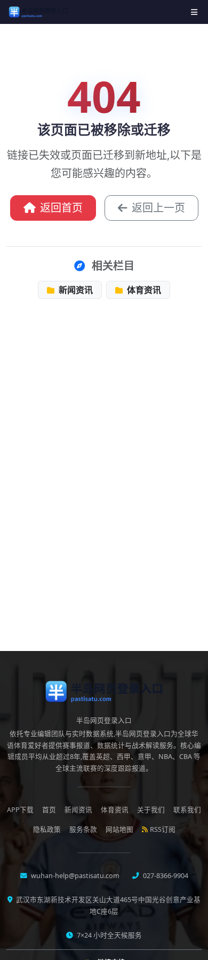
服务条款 (83, 829)
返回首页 (61, 208)
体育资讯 (143, 290)
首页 (49, 809)
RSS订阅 (162, 829)
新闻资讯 (75, 290)
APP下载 (20, 809)
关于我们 (151, 809)
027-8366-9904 (164, 875)
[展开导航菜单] (194, 12)
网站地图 (119, 829)
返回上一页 (158, 208)
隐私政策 (47, 829)
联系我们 (187, 809)
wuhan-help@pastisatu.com (74, 875)
